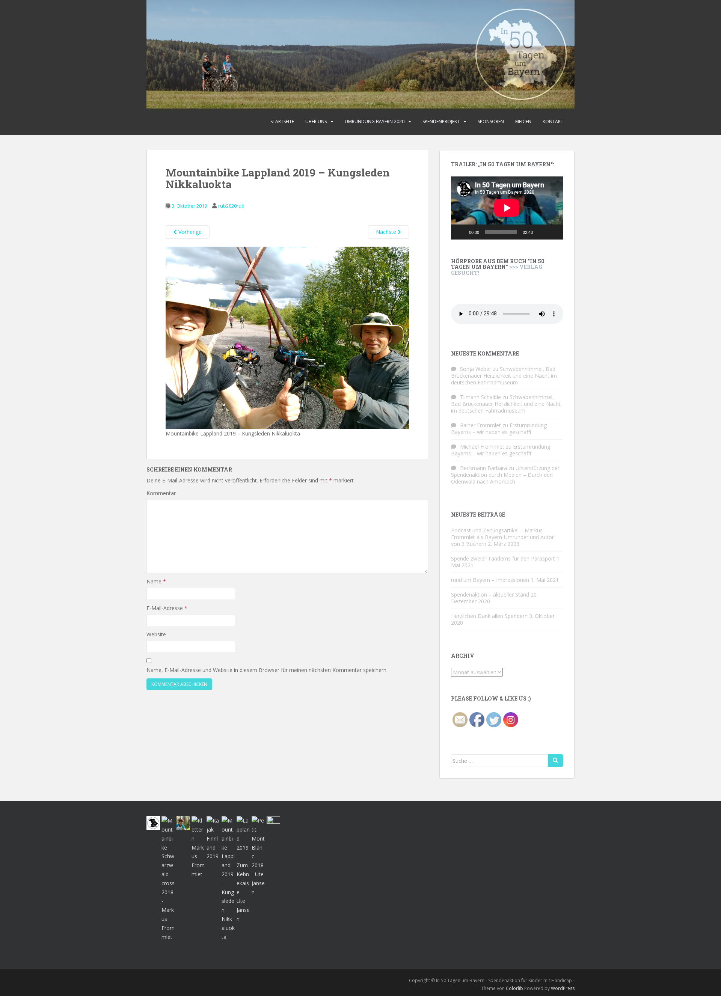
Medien (523, 121)
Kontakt (553, 121)
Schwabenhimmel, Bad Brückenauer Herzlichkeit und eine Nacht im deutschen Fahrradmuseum (504, 375)
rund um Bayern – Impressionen (490, 579)
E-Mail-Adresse (166, 608)
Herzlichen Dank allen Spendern (489, 615)
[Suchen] (555, 760)
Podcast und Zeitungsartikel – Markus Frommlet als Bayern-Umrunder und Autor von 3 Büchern (502, 537)
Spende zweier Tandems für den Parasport (503, 558)
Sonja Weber (475, 368)
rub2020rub (231, 205)
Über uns (316, 121)
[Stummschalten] (541, 232)
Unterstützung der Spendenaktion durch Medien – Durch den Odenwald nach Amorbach (505, 474)
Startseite (282, 121)
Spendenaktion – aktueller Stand (490, 594)
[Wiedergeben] (461, 232)
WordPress (563, 988)
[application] (507, 208)
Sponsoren (491, 121)
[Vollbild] (553, 232)
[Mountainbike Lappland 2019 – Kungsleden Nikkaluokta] (287, 337)
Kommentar (161, 493)
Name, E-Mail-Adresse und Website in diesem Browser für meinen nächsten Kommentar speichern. (267, 670)
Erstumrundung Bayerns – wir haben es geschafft (499, 428)
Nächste (387, 231)
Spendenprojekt (441, 121)
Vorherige (189, 231)
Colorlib (514, 988)
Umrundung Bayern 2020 (374, 121)
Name (156, 581)
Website (156, 634)
